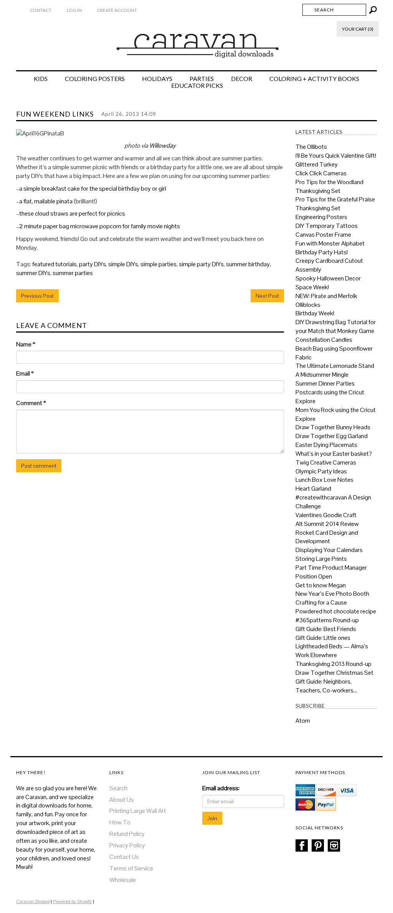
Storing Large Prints (321, 559)
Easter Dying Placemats (326, 445)
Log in (74, 10)
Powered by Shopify (72, 901)
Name (25, 344)
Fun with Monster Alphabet (330, 243)
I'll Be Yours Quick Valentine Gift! (336, 156)
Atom (303, 721)
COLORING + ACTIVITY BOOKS (314, 78)
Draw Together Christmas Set (334, 673)
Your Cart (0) (357, 29)
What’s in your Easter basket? (334, 454)
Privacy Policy (127, 845)
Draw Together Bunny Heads (333, 427)
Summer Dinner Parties (325, 383)
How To (119, 822)
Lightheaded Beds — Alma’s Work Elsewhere (332, 650)
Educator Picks (197, 85)
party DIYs (92, 264)
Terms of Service (131, 868)
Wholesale (122, 880)
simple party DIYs (201, 264)
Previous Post (37, 295)
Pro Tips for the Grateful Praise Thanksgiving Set (335, 203)
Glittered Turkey (317, 164)
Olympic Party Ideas (321, 471)
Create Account (117, 10)
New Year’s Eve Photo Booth (332, 594)
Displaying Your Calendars (329, 550)
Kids (41, 78)
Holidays (157, 78)
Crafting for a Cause (321, 602)
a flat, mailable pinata (46, 201)
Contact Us (124, 857)
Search (118, 788)
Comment (31, 403)
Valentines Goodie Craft (326, 515)
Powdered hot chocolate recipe (336, 611)
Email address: (220, 788)
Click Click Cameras (321, 173)
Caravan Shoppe (33, 901)
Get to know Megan (321, 585)
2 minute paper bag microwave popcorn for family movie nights (99, 226)
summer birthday (248, 264)
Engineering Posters (321, 217)
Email (25, 373)
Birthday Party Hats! (322, 252)
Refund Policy (127, 834)
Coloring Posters (95, 78)
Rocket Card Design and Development (327, 537)
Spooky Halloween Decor (328, 278)
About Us (121, 800)
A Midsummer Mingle (322, 375)
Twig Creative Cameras (326, 462)
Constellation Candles (324, 340)
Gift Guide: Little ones (323, 638)
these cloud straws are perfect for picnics (72, 213)
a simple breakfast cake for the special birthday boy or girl (92, 189)
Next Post (267, 295)
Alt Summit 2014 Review (327, 524)
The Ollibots (311, 147)
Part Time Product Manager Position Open (331, 572)
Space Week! (312, 287)
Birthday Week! (315, 313)
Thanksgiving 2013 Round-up (334, 664)
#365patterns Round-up (327, 620)
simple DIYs (123, 264)
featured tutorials (54, 264)
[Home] (196, 41)
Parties (202, 78)
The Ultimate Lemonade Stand (335, 366)
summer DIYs (33, 273)
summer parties (73, 273)
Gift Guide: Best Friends (326, 629)
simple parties (158, 264)
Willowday (162, 146)
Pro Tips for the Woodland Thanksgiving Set (329, 186)
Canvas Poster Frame (323, 235)
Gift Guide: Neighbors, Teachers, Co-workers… (326, 685)
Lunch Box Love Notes (324, 480)
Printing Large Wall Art (137, 811)
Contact (40, 10)
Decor (241, 78)
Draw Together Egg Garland (332, 436)
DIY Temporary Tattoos (327, 226)
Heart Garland (313, 489)
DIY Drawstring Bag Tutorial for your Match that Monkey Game (336, 326)
